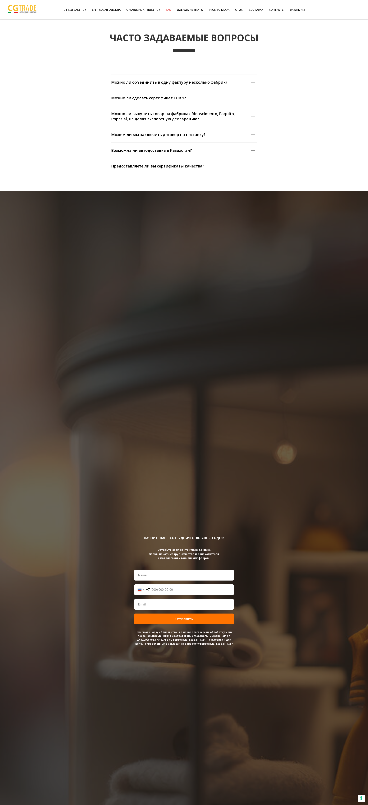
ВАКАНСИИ (297, 10)
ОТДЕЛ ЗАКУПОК (74, 10)
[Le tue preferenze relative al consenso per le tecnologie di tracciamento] (361, 798)
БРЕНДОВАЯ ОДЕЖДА (106, 10)
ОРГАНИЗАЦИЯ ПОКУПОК (143, 10)
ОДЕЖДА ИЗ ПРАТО (190, 10)
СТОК (239, 10)
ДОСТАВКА (255, 10)
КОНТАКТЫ (276, 10)
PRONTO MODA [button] (219, 10)
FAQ (168, 10)
